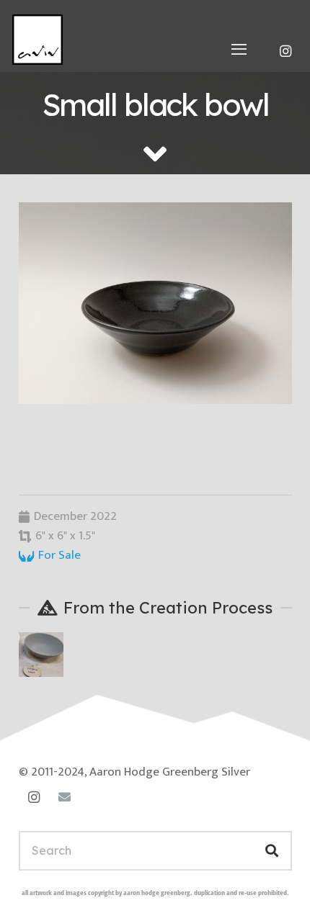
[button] (239, 49)
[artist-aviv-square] (37, 39)
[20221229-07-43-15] (155, 303)
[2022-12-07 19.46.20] (41, 654)
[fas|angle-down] (155, 153)
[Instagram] (285, 51)
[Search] (271, 850)
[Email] (64, 797)
